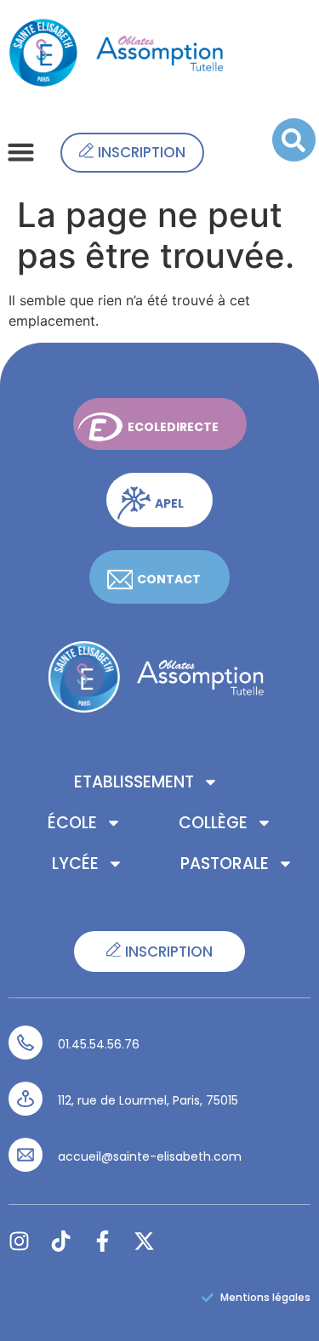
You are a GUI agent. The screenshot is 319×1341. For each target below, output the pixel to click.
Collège (213, 822)
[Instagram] (19, 1241)
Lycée (75, 863)
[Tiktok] (60, 1241)
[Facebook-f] (102, 1241)
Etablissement (134, 781)
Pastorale (224, 863)
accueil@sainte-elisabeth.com (150, 1156)
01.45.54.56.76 (99, 1044)
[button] (21, 152)
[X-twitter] (144, 1241)
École (72, 822)
